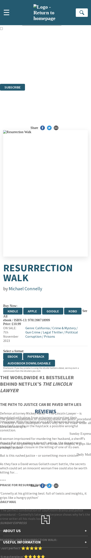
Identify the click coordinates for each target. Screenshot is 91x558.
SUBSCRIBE (12, 87)
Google (53, 311)
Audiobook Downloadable (29, 363)
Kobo (73, 311)
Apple (32, 311)
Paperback (36, 356)
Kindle (13, 311)
